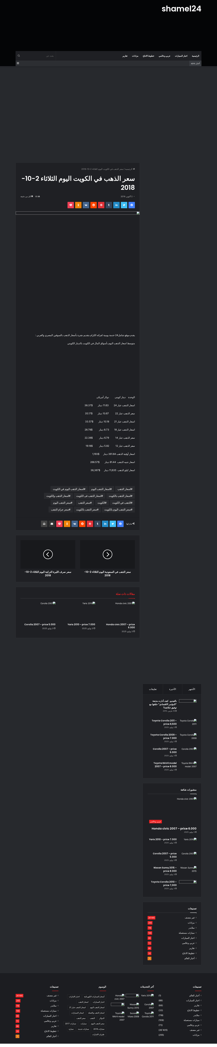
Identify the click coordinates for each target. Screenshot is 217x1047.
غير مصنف (190, 917)
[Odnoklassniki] (78, 205)
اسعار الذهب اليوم (100, 489)
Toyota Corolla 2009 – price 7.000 (163, 736)
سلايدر (192, 927)
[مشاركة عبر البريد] (52, 524)
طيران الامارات (98, 1034)
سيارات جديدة (83, 1029)
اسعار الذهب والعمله (96, 1013)
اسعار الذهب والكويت (57, 495)
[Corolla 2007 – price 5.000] (37, 611)
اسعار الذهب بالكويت (120, 495)
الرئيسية (195, 56)
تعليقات (153, 689)
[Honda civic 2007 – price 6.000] (117, 611)
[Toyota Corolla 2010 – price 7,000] (188, 886)
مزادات (135, 56)
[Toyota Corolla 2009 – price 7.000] (188, 739)
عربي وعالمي (164, 56)
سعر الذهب (84, 502)
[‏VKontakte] (86, 205)
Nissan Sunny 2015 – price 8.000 (165, 869)
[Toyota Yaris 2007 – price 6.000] (132, 998)
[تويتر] (124, 205)
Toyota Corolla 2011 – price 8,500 (164, 722)
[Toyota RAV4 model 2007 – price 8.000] (188, 767)
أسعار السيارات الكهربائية (94, 996)
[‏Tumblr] (109, 205)
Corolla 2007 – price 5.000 (39, 624)
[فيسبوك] (132, 205)
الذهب (92, 1018)
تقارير (125, 56)
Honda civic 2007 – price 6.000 (120, 626)
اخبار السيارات (181, 56)
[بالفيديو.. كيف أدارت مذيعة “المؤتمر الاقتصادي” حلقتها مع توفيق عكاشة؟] (188, 708)
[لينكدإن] (116, 205)
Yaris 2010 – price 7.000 (81, 624)
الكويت (101, 502)
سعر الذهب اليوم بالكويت (117, 509)
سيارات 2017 (70, 1023)
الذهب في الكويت (121, 502)
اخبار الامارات (74, 996)
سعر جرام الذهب (60, 509)
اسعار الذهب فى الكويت (88, 495)
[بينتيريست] (101, 205)
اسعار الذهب (124, 489)
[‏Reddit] (93, 205)
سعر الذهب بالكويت (86, 509)
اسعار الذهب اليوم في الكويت (68, 489)
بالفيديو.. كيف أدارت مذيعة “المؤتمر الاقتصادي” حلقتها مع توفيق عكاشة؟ (163, 704)
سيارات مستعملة (187, 933)
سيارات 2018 (98, 1029)
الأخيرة (172, 689)
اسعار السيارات (77, 1013)
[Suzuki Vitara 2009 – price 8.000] (132, 1015)
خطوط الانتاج (148, 56)
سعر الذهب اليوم (62, 502)
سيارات (84, 1023)
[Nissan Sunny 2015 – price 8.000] (188, 872)
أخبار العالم (189, 958)
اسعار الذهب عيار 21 (77, 1007)
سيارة (71, 1029)
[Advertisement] (77, 25)
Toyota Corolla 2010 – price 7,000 (164, 883)
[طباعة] (44, 524)
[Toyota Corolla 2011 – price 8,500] (188, 725)
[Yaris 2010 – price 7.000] (77, 611)
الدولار (101, 1018)
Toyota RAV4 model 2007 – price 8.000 (165, 764)
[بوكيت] (71, 205)
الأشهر (192, 689)
